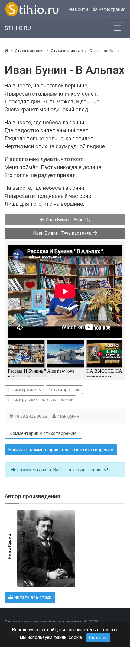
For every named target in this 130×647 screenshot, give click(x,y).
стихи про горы (65, 389)
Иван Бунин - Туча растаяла (63, 233)
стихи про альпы (26, 389)
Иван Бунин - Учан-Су (67, 219)
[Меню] (117, 28)
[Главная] (6, 50)
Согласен (98, 637)
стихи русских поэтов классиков (41, 399)
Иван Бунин (68, 416)
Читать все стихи (32, 597)
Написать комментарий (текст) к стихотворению (60, 449)
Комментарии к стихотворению (43, 433)
